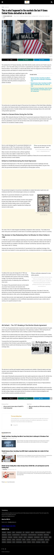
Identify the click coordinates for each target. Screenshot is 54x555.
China (9, 534)
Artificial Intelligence (40, 532)
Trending (33, 16)
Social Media (41, 539)
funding (10, 537)
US (47, 542)
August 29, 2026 (11, 438)
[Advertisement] (27, 104)
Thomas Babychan (7, 16)
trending (38, 542)
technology (19, 542)
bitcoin (48, 532)
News (29, 16)
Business (7, 7)
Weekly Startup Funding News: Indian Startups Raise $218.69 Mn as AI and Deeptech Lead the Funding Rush (41, 89)
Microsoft (19, 539)
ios (41, 537)
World (37, 16)
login (6, 482)
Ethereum (46, 534)
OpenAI (28, 539)
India (25, 537)
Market (3, 539)
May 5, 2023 (16, 16)
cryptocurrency (16, 534)
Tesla (24, 542)
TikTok (29, 542)
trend (33, 542)
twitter (43, 542)
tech (14, 542)
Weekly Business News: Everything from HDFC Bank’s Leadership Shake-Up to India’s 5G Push (41, 84)
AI (23, 532)
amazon (27, 532)
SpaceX (47, 539)
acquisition (18, 532)
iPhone (45, 537)
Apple (32, 532)
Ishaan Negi (5, 438)
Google (20, 537)
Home (3, 7)
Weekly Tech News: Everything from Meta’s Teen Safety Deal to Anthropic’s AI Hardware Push (41, 79)
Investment (36, 537)
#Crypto (4, 532)
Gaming (15, 537)
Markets (26, 16)
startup (3, 542)
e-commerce (24, 534)
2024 (13, 532)
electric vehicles (32, 534)
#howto (9, 532)
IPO (50, 537)
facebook (4, 537)
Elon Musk (40, 534)
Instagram (30, 537)
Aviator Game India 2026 (8, 526)
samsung (34, 539)
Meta (14, 539)
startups (9, 542)
